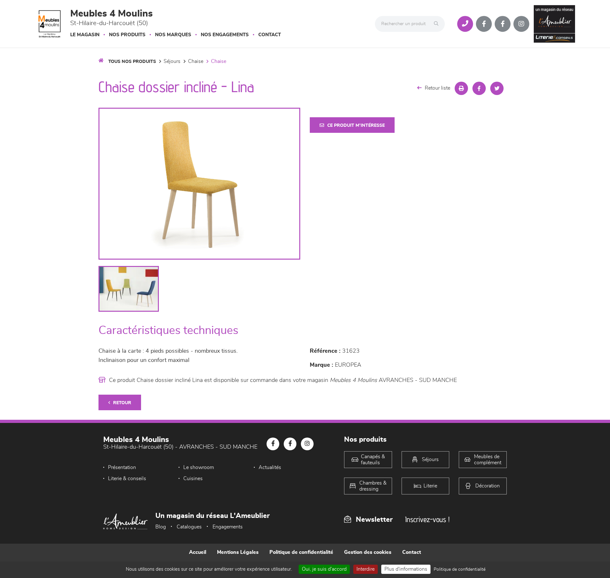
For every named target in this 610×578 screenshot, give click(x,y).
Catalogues (189, 526)
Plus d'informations (405, 569)
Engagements (228, 526)
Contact (269, 34)
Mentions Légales (238, 552)
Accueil (197, 552)
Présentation (122, 467)
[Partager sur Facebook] (479, 88)
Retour (122, 403)
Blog (160, 526)
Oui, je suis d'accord (324, 569)
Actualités (270, 467)
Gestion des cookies (367, 552)
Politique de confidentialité (301, 552)
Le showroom (198, 467)
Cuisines (193, 478)
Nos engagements (225, 34)
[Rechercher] (438, 24)
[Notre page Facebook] (484, 24)
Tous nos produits (132, 61)
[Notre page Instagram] (521, 24)
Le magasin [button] (84, 34)
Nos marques (173, 34)
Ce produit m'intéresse (356, 125)
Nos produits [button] (127, 34)
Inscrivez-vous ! (427, 519)
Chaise (195, 61)
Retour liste (437, 88)
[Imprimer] (461, 88)
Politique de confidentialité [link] (459, 569)
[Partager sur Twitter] (497, 88)
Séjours (172, 61)
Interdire (365, 569)
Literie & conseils (127, 478)
